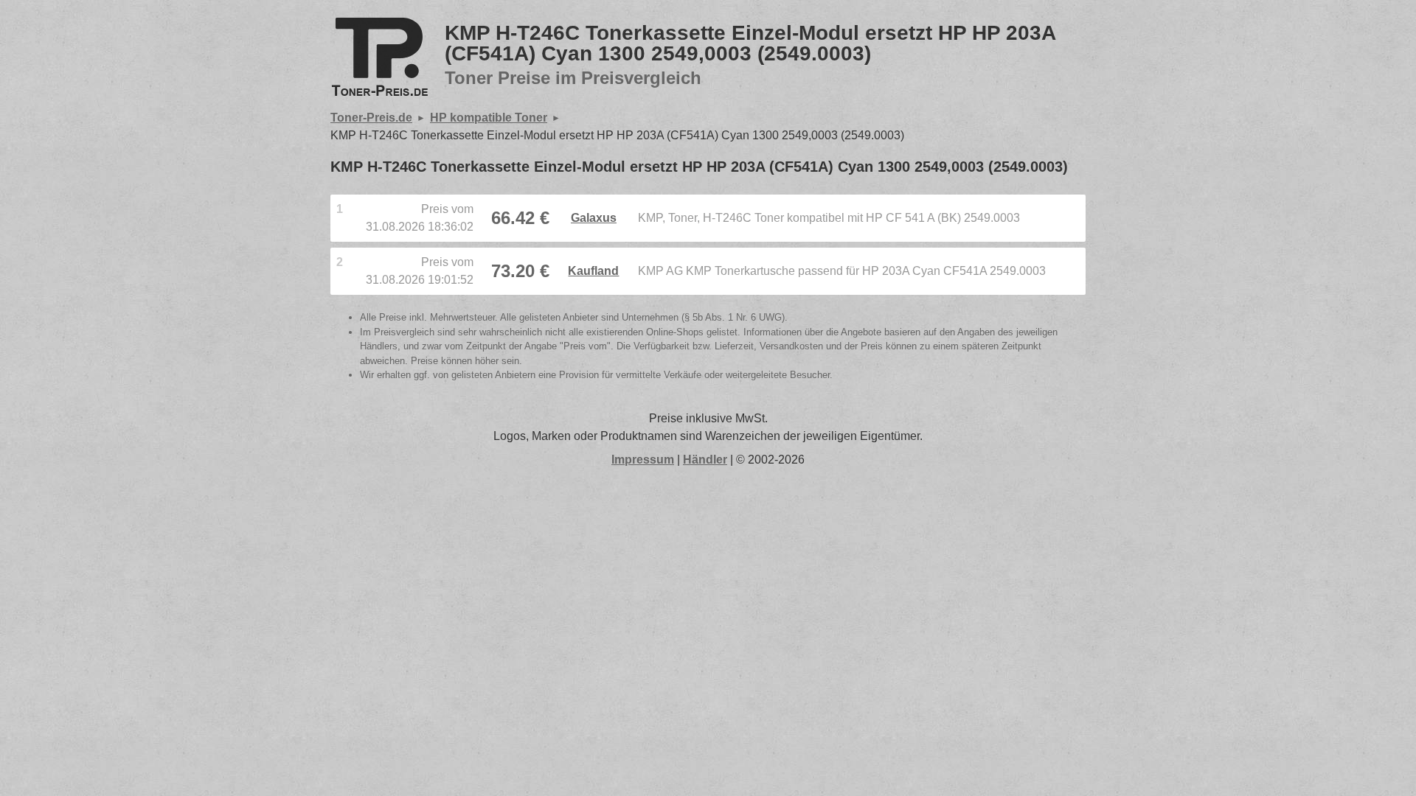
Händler (705, 459)
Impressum (642, 459)
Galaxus (594, 218)
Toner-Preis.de (371, 117)
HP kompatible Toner (488, 117)
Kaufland (593, 271)
